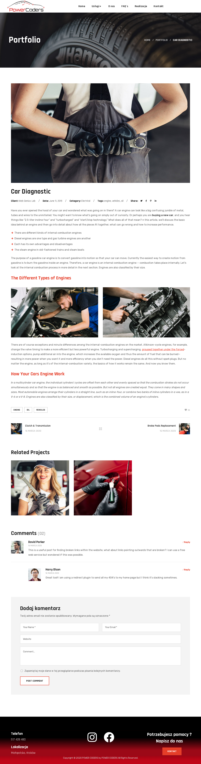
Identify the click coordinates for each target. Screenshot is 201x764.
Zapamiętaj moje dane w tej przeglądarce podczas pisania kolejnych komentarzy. (72, 670)
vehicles (40, 409)
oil (28, 409)
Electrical (26, 500)
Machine (105, 508)
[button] (172, 751)
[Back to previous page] (100, 428)
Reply (187, 542)
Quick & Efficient (100, 514)
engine (17, 409)
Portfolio (162, 40)
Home (147, 40)
